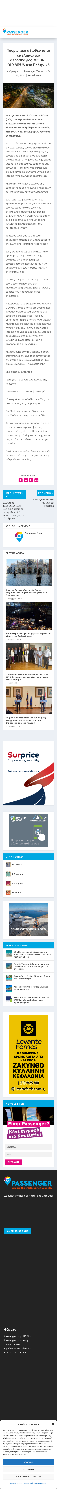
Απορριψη (28, 1469)
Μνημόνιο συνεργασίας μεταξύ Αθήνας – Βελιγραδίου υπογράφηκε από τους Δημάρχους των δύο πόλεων (26, 720)
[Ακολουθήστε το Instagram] (47, 13)
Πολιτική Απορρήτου (38, 1483)
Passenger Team (33, 71)
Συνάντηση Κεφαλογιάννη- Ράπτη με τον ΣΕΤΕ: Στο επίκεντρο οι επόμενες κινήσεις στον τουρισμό (27, 677)
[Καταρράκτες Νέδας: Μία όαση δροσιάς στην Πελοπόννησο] (9, 978)
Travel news (34, 75)
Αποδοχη (29, 1462)
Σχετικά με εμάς (17, 1231)
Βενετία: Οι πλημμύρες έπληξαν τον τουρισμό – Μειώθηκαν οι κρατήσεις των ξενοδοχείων (26, 592)
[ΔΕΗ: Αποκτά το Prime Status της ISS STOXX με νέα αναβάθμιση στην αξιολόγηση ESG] (9, 999)
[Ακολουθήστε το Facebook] (36, 13)
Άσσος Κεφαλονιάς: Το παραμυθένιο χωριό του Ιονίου (31, 988)
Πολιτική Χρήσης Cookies (19, 1483)
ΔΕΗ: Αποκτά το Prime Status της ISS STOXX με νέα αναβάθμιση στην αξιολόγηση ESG (31, 999)
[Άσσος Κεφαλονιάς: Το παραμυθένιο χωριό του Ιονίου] (9, 988)
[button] (53, 1424)
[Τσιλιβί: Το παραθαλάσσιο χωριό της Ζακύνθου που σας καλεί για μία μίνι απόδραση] (9, 966)
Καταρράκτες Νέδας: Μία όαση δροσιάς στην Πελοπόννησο (33, 977)
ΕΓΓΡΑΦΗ (13, 1162)
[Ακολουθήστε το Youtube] (52, 13)
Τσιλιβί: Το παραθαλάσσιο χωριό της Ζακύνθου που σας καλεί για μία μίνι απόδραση (31, 966)
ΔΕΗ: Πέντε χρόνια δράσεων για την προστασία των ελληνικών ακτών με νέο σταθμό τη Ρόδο (33, 954)
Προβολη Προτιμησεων (28, 1476)
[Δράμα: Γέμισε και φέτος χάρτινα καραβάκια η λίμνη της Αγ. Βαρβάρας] (29, 616)
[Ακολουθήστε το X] (41, 13)
